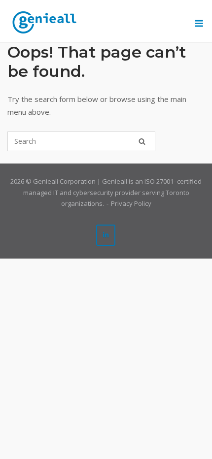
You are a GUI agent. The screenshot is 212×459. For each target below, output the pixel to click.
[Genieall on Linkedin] (105, 235)
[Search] (142, 141)
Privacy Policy (131, 203)
